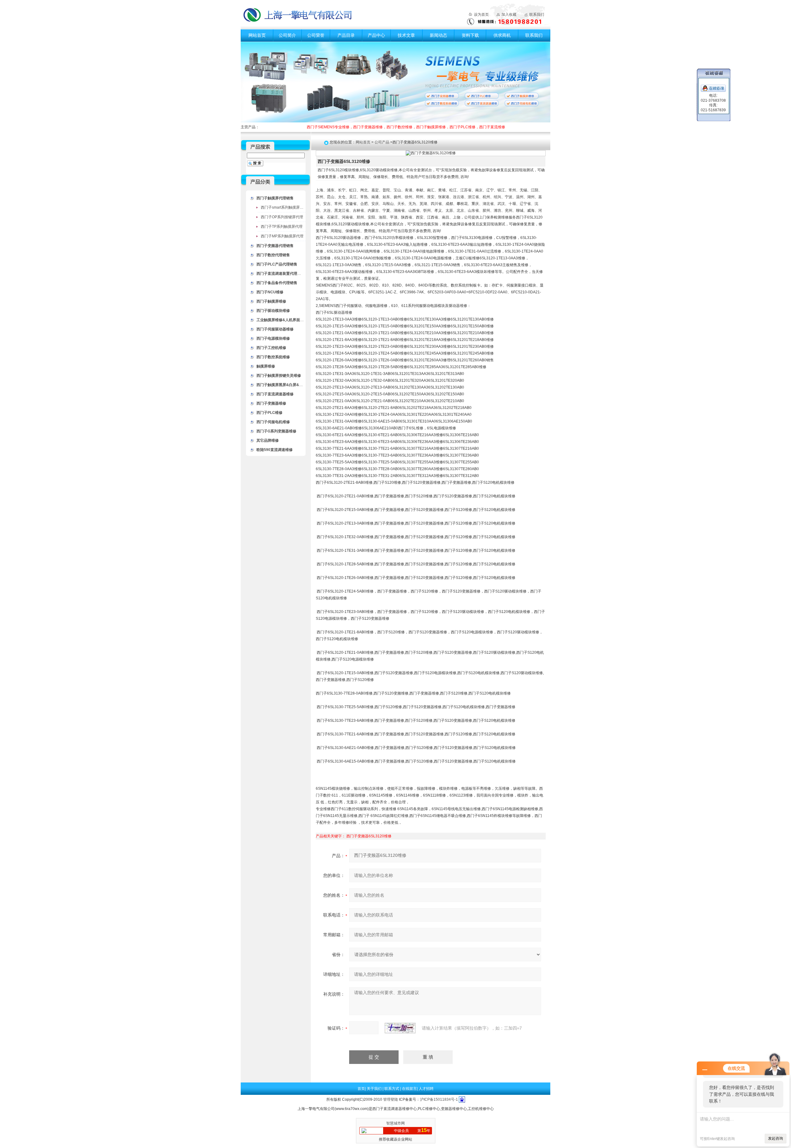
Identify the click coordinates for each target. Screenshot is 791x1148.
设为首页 (481, 14)
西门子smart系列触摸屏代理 (284, 207)
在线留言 (409, 1088)
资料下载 (470, 35)
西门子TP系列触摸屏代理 (281, 226)
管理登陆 (390, 1099)
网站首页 (257, 35)
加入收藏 (508, 14)
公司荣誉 (315, 35)
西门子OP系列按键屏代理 (282, 217)
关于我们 (375, 1088)
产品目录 (346, 35)
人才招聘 (426, 1088)
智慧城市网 (395, 1123)
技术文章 (406, 35)
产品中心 (376, 35)
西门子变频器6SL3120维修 (368, 836)
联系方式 (392, 1088)
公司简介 (287, 35)
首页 (361, 1088)
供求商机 (502, 35)
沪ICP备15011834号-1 (439, 1099)
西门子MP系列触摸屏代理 (282, 236)
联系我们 (536, 14)
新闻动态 (438, 35)
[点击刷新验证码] (400, 1028)
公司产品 (381, 142)
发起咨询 (775, 1138)
